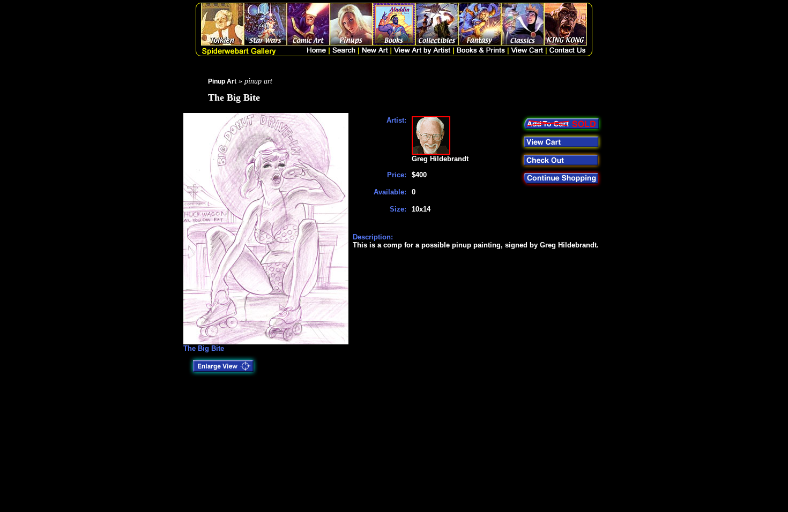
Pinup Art (222, 81)
